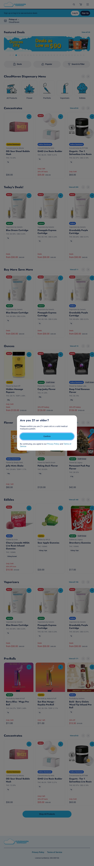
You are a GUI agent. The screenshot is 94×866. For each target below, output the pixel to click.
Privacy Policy (53, 444)
